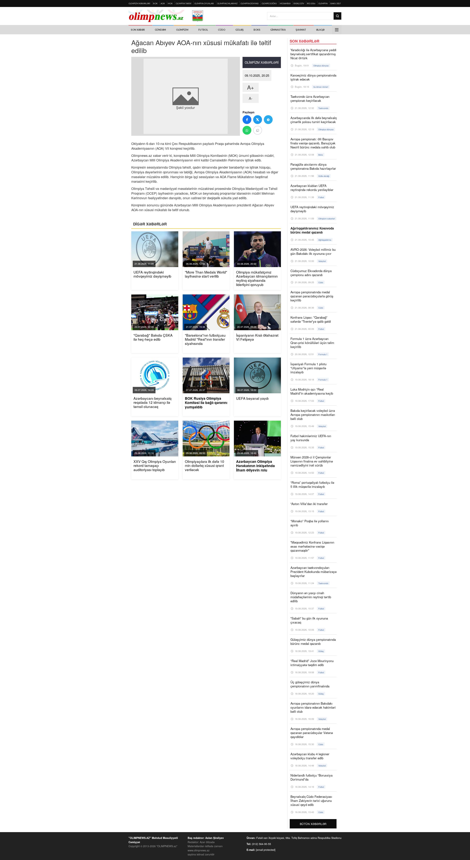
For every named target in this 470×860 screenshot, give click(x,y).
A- (250, 98)
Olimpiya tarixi (183, 3)
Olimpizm (182, 29)
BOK (155, 3)
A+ (250, 87)
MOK (170, 3)
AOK (163, 3)
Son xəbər (138, 29)
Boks (257, 29)
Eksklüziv (299, 3)
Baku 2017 (335, 3)
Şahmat (301, 29)
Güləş (239, 29)
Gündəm (160, 29)
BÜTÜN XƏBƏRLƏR (313, 824)
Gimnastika (278, 29)
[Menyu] (336, 29)
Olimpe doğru (269, 3)
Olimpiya (323, 3)
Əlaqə (320, 29)
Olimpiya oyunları (204, 3)
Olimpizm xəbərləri (139, 3)
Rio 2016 (311, 3)
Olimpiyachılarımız (227, 3)
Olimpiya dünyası (249, 3)
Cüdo (221, 29)
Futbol (203, 29)
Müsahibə (285, 3)
